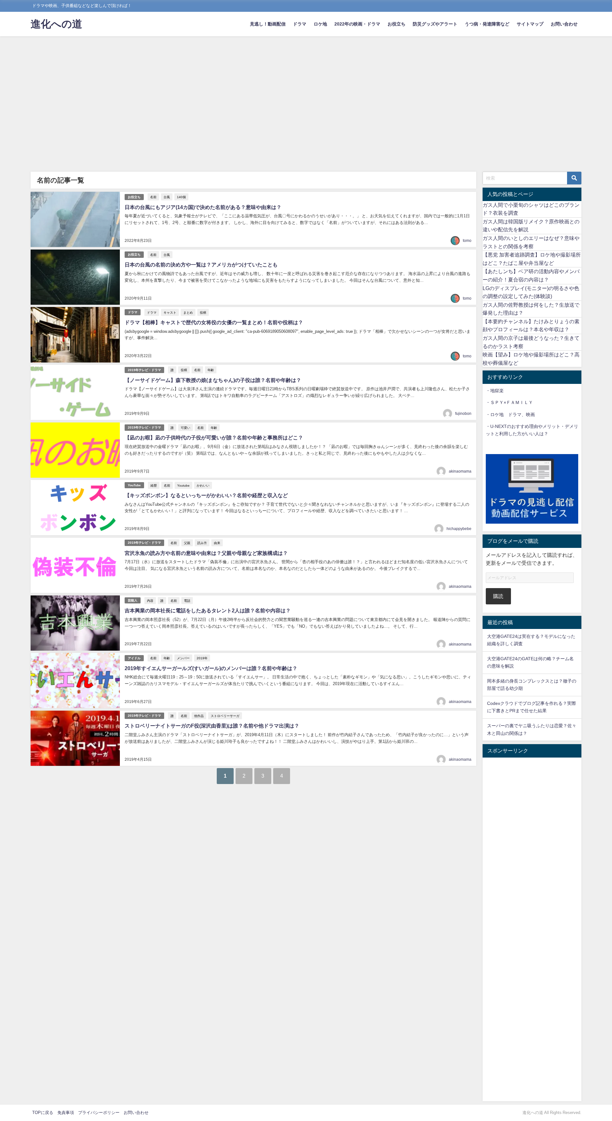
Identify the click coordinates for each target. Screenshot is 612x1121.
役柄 (203, 312)
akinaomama (460, 471)
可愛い (185, 427)
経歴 (153, 485)
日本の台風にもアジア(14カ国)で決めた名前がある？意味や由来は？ (203, 207)
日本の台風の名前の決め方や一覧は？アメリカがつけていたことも (201, 264)
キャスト (170, 312)
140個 (181, 196)
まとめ (188, 312)
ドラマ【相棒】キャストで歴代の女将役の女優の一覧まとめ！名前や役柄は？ (214, 322)
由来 (217, 542)
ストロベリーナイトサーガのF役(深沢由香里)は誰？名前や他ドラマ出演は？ (212, 725)
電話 (187, 600)
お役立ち (396, 24)
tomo (467, 241)
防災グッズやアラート (435, 24)
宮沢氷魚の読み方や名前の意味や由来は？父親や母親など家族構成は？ (206, 553)
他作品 (199, 715)
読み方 (202, 542)
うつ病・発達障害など (487, 24)
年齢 (211, 369)
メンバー (183, 658)
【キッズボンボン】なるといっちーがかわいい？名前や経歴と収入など (206, 495)
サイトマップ (530, 24)
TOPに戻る (42, 1112)
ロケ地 (320, 24)
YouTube (134, 485)
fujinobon (463, 413)
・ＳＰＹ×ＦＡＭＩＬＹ (509, 402)
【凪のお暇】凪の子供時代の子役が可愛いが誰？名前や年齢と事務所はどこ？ (214, 437)
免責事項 (65, 1112)
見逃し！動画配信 (268, 24)
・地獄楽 (495, 390)
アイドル (134, 658)
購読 (498, 596)
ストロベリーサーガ (225, 715)
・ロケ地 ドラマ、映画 (510, 414)
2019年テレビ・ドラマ (144, 370)
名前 (153, 196)
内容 (150, 600)
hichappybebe (459, 529)
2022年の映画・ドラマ (357, 24)
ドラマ (299, 24)
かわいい (203, 485)
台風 (167, 196)
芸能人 (132, 600)
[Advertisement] (306, 84)
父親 (187, 542)
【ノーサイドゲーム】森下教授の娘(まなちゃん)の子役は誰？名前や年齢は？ (213, 380)
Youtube (183, 485)
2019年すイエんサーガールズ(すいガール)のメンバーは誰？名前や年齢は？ (211, 668)
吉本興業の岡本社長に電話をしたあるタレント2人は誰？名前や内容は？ (208, 610)
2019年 (202, 658)
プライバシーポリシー (99, 1112)
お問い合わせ (564, 24)
